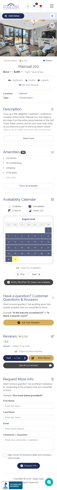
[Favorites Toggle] (40, 6)
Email (6, 423)
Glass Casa (38, 478)
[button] (3, 38)
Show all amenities (28, 186)
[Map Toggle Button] (52, 15)
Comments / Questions (15, 435)
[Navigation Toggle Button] (51, 6)
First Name (8, 401)
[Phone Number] (27, 6)
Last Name (8, 412)
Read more (28, 138)
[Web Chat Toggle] (49, 482)
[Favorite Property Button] (52, 25)
